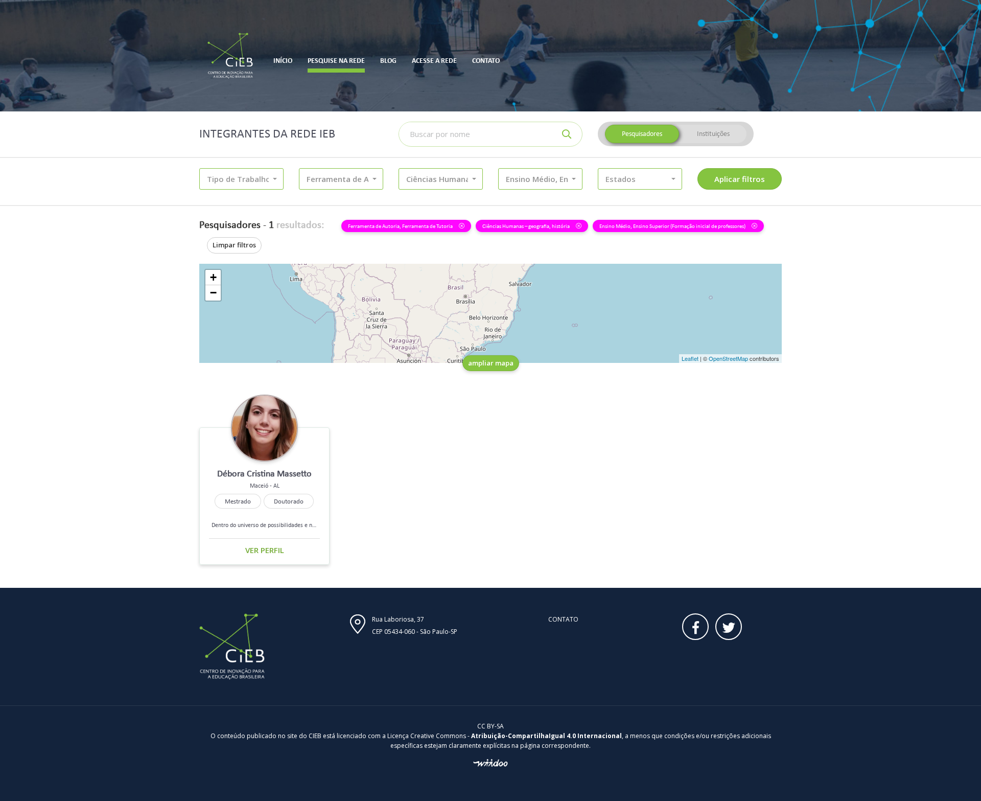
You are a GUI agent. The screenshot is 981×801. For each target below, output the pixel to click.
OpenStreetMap (728, 358)
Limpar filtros (234, 244)
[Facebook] (695, 626)
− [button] (213, 292)
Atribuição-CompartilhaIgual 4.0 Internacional (546, 735)
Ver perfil (264, 550)
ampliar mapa (490, 363)
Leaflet (690, 358)
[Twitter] (728, 626)
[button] (241, 179)
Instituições (713, 133)
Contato (563, 619)
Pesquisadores (642, 133)
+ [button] (213, 277)
